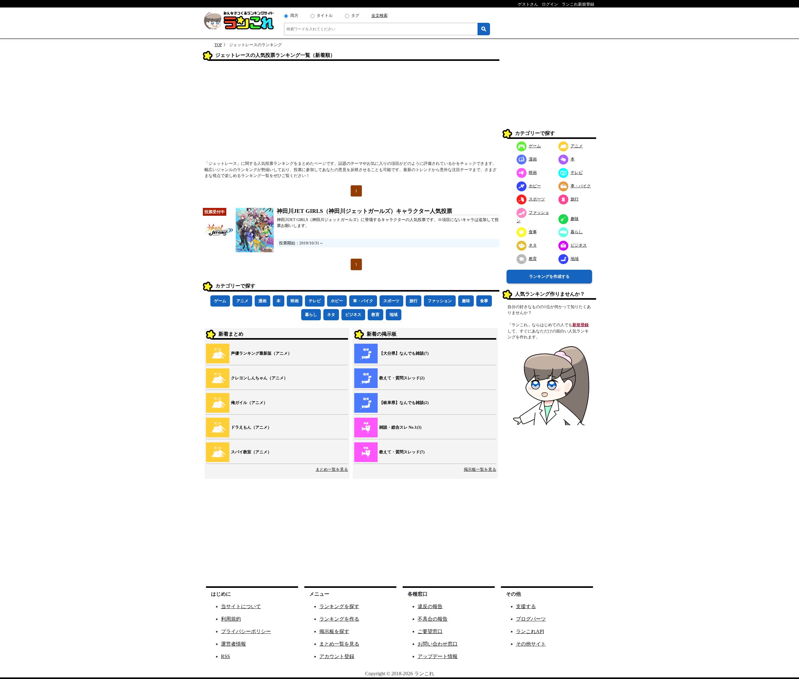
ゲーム (220, 300)
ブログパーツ (531, 619)
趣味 (466, 300)
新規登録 (580, 324)
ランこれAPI (530, 631)
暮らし (311, 314)
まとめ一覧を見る (332, 469)
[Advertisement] (351, 112)
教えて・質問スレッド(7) (401, 452)
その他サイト (531, 644)
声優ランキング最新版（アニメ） (261, 353)
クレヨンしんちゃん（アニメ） (259, 378)
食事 (484, 300)
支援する (526, 606)
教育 (375, 314)
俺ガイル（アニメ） (249, 402)
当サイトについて (241, 606)
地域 (394, 314)
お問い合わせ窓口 (438, 644)
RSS (225, 656)
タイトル (324, 15)
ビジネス (353, 314)
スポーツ (391, 300)
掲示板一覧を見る (480, 469)
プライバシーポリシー (246, 631)
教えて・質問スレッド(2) (401, 378)
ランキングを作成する (549, 276)
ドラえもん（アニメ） (251, 427)
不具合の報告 (433, 619)
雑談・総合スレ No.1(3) (400, 427)
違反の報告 (430, 606)
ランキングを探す (339, 606)
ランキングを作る (339, 619)
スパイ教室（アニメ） (251, 452)
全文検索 (379, 15)
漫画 (262, 300)
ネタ (331, 314)
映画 (295, 300)
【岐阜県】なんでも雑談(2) (404, 402)
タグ (355, 15)
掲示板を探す (334, 631)
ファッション (440, 300)
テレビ (315, 300)
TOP (218, 44)
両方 (294, 15)
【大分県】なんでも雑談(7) (404, 353)
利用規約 (231, 619)
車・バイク (363, 300)
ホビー (337, 300)
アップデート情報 (438, 656)
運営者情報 (233, 644)
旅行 (413, 300)
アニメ (242, 300)
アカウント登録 (336, 656)
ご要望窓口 (430, 631)
